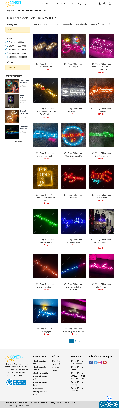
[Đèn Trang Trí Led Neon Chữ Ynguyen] (45, 310)
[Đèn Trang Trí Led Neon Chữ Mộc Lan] (101, 266)
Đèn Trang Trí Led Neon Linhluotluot (101, 110)
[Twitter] (96, 362)
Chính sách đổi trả (40, 373)
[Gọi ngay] (103, 404)
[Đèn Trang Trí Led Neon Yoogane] (73, 177)
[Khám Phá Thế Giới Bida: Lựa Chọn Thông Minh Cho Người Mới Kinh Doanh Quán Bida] (12, 132)
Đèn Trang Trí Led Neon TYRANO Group (73, 110)
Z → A (55, 24)
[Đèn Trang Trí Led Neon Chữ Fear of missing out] (45, 221)
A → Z (46, 24)
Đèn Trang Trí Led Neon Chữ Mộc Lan (101, 285)
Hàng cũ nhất (113, 24)
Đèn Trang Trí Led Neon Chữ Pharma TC (101, 154)
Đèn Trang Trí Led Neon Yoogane (73, 196)
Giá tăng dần (67, 24)
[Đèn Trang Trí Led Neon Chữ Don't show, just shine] (101, 221)
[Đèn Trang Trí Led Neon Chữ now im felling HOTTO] (73, 266)
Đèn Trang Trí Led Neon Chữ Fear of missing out (46, 241)
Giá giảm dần (81, 24)
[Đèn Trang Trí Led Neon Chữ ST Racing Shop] (45, 135)
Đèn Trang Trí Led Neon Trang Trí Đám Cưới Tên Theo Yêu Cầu (101, 67)
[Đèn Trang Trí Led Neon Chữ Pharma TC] (101, 135)
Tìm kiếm (56, 361)
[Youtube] (105, 362)
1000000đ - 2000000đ (18, 57)
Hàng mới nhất (97, 24)
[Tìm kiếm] (100, 4)
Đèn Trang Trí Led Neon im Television (101, 196)
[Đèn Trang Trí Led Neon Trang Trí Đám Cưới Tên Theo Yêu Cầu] (101, 46)
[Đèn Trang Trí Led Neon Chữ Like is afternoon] (45, 266)
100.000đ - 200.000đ (17, 46)
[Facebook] (91, 362)
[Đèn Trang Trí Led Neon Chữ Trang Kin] (73, 46)
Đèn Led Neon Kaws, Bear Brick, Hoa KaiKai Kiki (78, 376)
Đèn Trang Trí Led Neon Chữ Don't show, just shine (101, 242)
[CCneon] (13, 3)
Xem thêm (17, 142)
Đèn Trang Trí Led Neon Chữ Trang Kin (73, 65)
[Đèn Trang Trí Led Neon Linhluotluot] (101, 90)
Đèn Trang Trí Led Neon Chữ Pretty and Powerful (73, 330)
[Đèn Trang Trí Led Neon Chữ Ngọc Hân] (73, 221)
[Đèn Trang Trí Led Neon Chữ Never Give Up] (73, 135)
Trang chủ (40, 4)
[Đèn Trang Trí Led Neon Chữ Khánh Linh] (45, 46)
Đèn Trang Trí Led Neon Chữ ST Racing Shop (46, 154)
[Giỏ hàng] (110, 4)
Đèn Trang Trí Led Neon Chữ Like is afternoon (46, 285)
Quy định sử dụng (40, 388)
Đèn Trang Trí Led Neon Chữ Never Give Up (73, 154)
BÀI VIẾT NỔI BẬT (13, 76)
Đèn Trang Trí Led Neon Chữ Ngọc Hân (73, 241)
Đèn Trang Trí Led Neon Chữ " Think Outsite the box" (46, 198)
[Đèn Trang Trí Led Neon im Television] (101, 177)
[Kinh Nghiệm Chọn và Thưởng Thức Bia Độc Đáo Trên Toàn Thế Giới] (12, 101)
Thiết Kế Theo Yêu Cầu (66, 4)
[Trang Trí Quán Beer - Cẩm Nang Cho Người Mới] (12, 116)
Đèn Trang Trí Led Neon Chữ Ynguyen (46, 330)
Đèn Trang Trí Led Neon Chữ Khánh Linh (46, 65)
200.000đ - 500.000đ (17, 50)
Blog (79, 4)
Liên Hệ (92, 4)
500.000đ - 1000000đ (17, 53)
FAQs (85, 4)
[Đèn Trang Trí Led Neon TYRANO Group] (73, 90)
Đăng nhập (56, 364)
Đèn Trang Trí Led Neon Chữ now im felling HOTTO (73, 287)
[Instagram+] (100, 362)
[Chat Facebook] (109, 404)
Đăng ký (55, 368)
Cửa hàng (50, 4)
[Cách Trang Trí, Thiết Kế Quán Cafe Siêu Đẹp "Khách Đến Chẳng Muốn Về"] (12, 86)
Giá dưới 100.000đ (16, 42)
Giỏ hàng (56, 371)
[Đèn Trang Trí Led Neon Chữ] (45, 177)
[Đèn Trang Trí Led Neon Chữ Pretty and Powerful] (73, 310)
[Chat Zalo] (115, 404)
